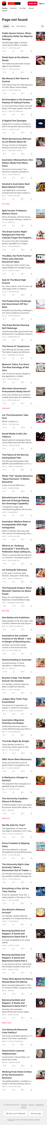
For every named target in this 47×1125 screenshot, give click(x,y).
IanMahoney (13, 512)
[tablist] (14, 26)
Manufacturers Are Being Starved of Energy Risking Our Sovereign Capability (15, 500)
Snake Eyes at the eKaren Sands (15, 59)
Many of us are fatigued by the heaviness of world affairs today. (16, 598)
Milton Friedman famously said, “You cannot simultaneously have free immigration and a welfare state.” (16, 532)
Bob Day (11, 222)
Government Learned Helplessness (13, 1052)
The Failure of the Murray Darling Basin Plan (15, 456)
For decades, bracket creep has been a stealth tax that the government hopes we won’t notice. (17, 685)
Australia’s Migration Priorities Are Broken (13, 721)
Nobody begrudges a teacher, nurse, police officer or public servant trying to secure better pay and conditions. (17, 43)
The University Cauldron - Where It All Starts (15, 800)
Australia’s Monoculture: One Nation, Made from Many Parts (17, 163)
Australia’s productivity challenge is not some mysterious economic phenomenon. (17, 311)
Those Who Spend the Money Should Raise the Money (17, 980)
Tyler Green (13, 921)
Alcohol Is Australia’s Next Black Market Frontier (16, 185)
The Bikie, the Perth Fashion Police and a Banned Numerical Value (16, 259)
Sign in (41, 3)
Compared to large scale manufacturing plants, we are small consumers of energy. (17, 507)
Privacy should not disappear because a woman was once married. (14, 146)
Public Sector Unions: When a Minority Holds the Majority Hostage (17, 36)
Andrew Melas (14, 337)
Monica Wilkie (14, 1062)
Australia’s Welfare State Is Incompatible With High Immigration (16, 524)
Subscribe (32, 3)
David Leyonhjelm (16, 111)
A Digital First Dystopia (14, 120)
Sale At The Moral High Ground (14, 281)
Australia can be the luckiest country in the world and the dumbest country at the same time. (17, 646)
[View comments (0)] (13, 51)
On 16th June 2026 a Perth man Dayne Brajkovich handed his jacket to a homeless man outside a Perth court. (17, 266)
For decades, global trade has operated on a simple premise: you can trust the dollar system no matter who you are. (17, 917)
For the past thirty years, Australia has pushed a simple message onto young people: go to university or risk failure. (17, 874)
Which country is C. (10, 421)
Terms (31, 1105)
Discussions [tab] (21, 26)
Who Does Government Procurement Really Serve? (16, 390)
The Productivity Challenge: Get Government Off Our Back (16, 304)
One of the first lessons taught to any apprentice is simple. (16, 374)
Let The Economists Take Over (15, 416)
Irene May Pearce (15, 150)
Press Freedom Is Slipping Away (15, 844)
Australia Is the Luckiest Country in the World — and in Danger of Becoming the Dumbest (16, 638)
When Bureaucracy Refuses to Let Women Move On (16, 140)
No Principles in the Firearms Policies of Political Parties (17, 101)
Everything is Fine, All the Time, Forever (15, 890)
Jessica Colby (14, 129)
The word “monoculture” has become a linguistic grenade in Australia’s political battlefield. (15, 170)
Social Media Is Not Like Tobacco (14, 435)
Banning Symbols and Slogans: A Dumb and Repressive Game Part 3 (14, 933)
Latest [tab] (6, 26)
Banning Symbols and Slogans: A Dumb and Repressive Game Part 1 (14, 1003)
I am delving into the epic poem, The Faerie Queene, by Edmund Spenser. (16, 350)
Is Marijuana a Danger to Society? (15, 779)
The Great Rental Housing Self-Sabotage (15, 326)
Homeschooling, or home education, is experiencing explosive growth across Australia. (17, 664)
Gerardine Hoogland (16, 355)
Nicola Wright (14, 768)
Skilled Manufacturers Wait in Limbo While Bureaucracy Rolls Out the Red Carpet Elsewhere (17, 727)
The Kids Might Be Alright (15, 741)
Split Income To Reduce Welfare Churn (14, 212)
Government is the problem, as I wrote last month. (16, 1058)
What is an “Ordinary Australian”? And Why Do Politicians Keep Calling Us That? (16, 548)
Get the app (36, 1113)
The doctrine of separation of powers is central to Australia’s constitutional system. (15, 706)
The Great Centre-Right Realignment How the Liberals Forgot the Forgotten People (17, 234)
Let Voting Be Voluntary (14, 570)
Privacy (24, 1105)
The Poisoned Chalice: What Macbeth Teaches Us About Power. (17, 591)
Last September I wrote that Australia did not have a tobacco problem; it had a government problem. (16, 191)
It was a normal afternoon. (13, 485)
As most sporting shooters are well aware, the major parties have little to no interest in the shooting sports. (17, 107)
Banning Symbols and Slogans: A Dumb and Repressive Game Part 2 (14, 958)
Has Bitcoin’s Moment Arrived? (13, 911)
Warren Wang (13, 488)
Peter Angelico (15, 90)
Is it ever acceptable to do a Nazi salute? (16, 941)
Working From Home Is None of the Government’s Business (17, 1075)
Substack (11, 1120)
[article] (23, 42)
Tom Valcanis (14, 69)
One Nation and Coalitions (16, 617)
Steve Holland (15, 48)
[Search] (42, 26)
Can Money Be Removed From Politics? (14, 1031)
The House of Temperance (16, 346)
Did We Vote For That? (13, 825)
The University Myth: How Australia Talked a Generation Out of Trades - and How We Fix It (16, 867)
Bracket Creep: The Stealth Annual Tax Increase (16, 679)
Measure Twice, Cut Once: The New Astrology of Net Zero (15, 367)
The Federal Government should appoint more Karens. (16, 64)
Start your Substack (17, 1113)
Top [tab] (12, 26)
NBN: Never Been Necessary (17, 759)
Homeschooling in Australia (16, 659)
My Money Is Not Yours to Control (15, 80)
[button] (5, 8)
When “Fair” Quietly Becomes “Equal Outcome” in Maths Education (17, 479)
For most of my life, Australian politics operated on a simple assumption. (15, 242)
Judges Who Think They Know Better (15, 700)
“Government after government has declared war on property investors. (17, 332)
